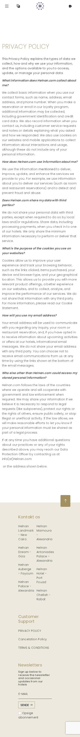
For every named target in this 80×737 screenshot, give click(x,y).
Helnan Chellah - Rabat (43, 594)
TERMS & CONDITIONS (33, 648)
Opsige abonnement (28, 715)
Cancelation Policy (32, 639)
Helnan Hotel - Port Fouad (42, 575)
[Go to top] (65, 501)
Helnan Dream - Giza (24, 552)
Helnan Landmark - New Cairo (26, 532)
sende (25, 705)
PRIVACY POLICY (29, 631)
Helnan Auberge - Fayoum (25, 569)
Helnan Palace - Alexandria (26, 586)
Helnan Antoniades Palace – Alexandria (45, 554)
